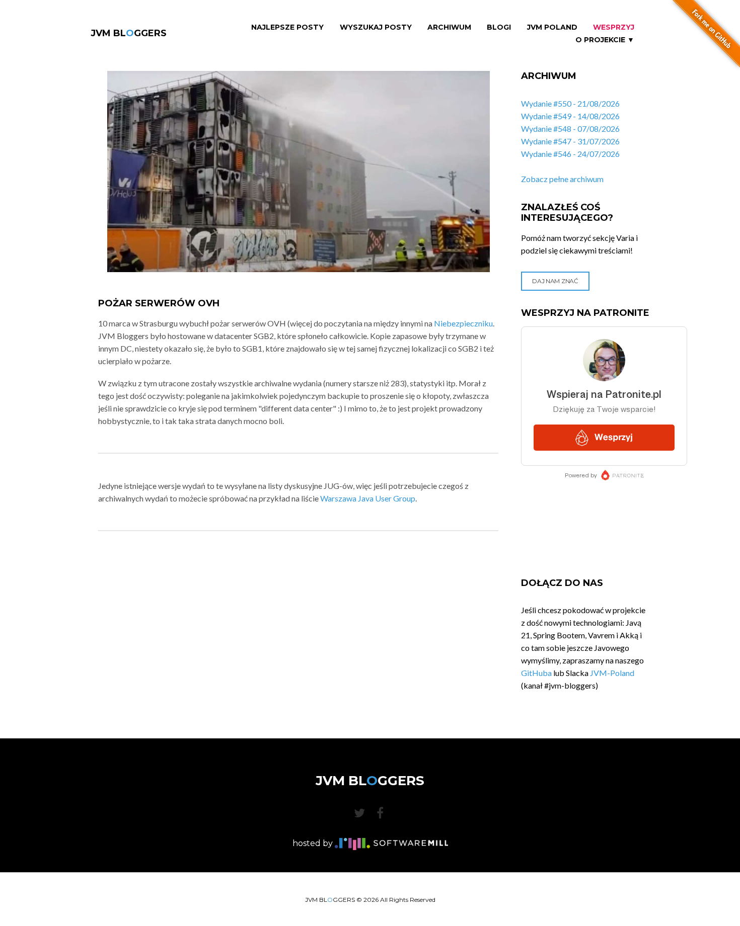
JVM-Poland (612, 673)
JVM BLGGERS (129, 33)
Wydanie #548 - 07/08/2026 (570, 128)
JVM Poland (552, 27)
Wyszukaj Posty (376, 27)
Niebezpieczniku (463, 323)
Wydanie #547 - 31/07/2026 (570, 141)
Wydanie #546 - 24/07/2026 (570, 153)
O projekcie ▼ (604, 40)
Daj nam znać (555, 281)
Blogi (499, 27)
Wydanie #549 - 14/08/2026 (570, 116)
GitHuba (536, 673)
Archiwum (449, 27)
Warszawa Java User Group (367, 498)
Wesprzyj (613, 27)
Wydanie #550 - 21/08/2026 (570, 103)
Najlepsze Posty (287, 27)
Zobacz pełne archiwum (562, 179)
